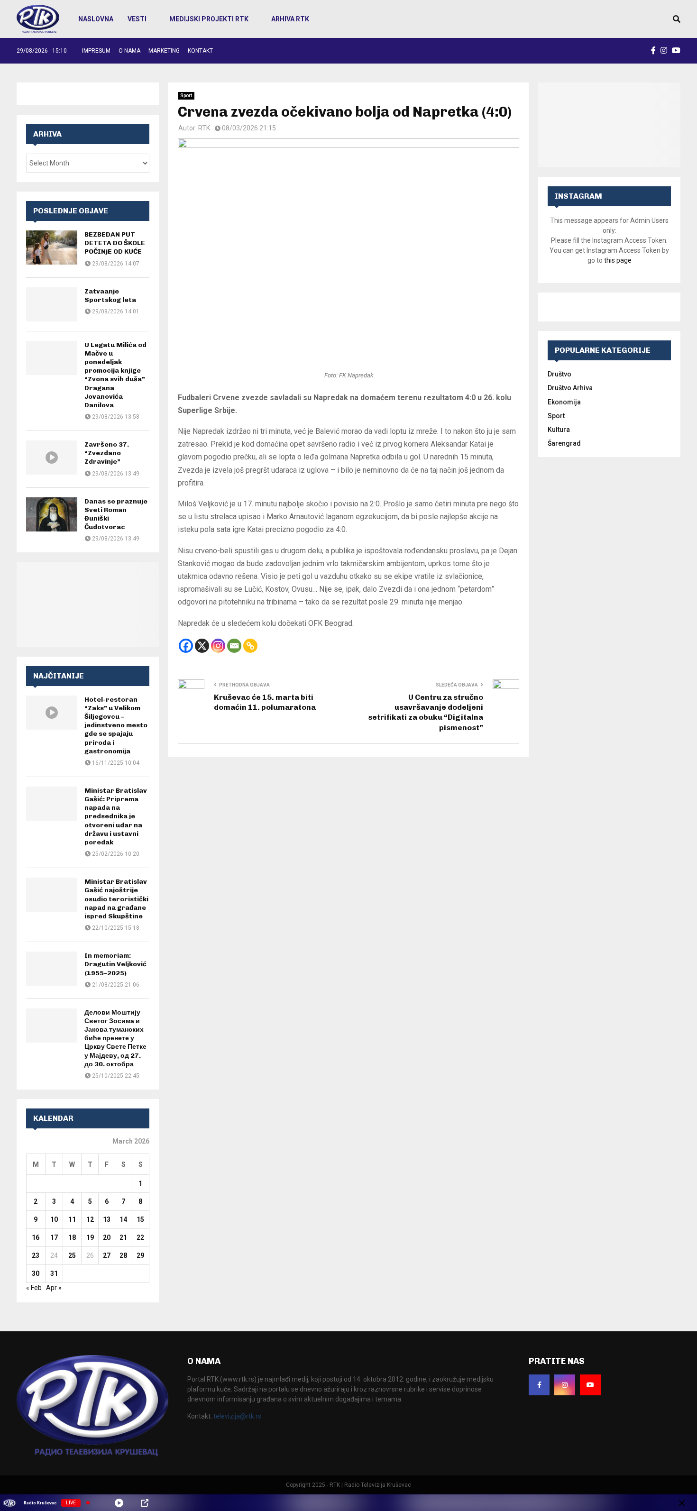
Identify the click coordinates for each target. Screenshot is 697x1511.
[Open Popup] (144, 1503)
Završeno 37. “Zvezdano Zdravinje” (106, 453)
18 (72, 1237)
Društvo (559, 374)
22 (140, 1237)
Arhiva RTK (290, 19)
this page (618, 260)
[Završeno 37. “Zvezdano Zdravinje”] (51, 457)
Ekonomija (564, 402)
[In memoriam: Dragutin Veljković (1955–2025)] (51, 969)
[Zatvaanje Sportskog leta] (51, 304)
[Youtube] (590, 1384)
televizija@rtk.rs (237, 1416)
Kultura (559, 429)
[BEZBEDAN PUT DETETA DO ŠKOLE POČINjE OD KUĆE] (51, 247)
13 (106, 1219)
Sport (186, 95)
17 (54, 1237)
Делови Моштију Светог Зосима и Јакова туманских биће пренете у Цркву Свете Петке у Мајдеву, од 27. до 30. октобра (115, 1038)
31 (54, 1273)
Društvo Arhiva (570, 388)
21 (123, 1237)
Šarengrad (564, 443)
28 (123, 1255)
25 (72, 1255)
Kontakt (200, 50)
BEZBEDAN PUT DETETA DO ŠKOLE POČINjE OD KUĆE (114, 243)
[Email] (234, 646)
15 (140, 1219)
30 (35, 1273)
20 (106, 1237)
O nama (129, 50)
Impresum (96, 50)
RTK (204, 128)
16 (35, 1237)
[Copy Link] (250, 646)
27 (106, 1255)
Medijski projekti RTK (208, 19)
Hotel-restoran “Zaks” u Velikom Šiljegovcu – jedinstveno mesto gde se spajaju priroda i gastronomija (115, 725)
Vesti (137, 19)
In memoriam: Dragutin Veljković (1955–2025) (115, 964)
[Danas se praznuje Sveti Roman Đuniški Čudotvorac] (51, 514)
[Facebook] (186, 646)
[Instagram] (218, 646)
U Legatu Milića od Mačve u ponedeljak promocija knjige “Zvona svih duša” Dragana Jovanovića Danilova (115, 375)
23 (35, 1255)
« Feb (34, 1287)
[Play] (119, 1503)
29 (140, 1255)
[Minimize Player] (682, 1503)
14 (123, 1219)
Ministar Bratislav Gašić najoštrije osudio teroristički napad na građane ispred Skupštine (116, 899)
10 (54, 1219)
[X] (202, 646)
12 (90, 1219)
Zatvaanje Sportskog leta (110, 295)
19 (90, 1237)
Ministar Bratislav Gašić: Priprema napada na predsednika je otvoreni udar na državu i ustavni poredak (115, 816)
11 (72, 1219)
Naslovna (95, 19)
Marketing (164, 50)
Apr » (54, 1287)
